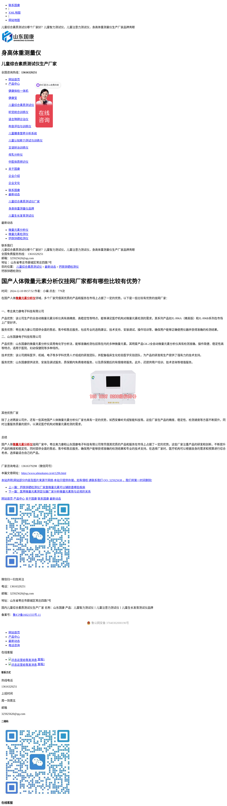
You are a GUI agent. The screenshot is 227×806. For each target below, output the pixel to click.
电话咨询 (14, 645)
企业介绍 (14, 175)
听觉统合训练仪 (18, 112)
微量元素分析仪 (18, 229)
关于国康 (14, 168)
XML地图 (15, 12)
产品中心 (14, 83)
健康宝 (13, 97)
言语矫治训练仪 (18, 147)
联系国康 (14, 5)
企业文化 (14, 183)
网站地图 (14, 20)
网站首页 (14, 79)
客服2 (41, 664)
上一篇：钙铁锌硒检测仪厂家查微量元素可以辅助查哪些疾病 (47, 487)
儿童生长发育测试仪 (21, 215)
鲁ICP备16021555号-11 (27, 614)
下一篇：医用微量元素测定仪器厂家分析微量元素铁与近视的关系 (50, 491)
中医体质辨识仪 (18, 161)
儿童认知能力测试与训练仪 (26, 140)
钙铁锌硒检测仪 (18, 238)
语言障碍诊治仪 (18, 119)
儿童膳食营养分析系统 (23, 133)
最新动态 (14, 194)
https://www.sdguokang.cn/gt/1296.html (43, 473)
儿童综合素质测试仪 (21, 105)
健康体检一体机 (18, 90)
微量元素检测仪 (18, 234)
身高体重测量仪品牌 (21, 208)
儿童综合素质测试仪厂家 (24, 201)
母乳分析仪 (16, 154)
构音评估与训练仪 (20, 126)
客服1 (41, 659)
